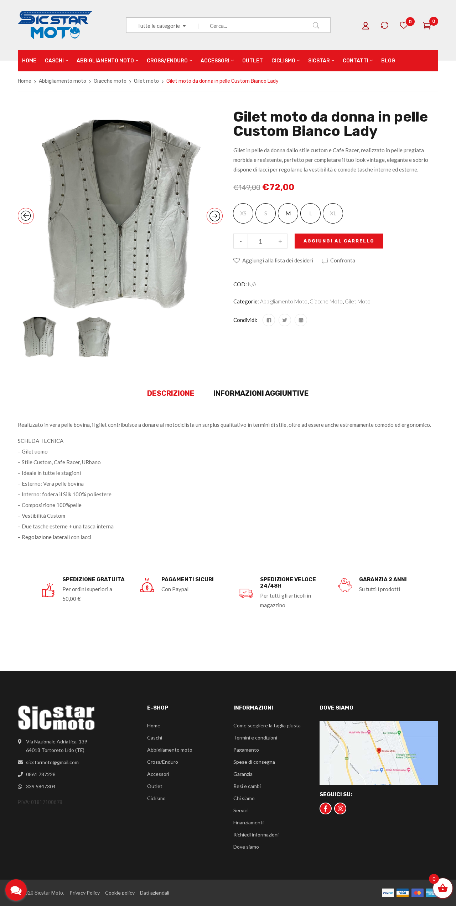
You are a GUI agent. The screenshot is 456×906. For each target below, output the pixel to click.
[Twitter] (285, 320)
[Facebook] (269, 320)
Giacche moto (110, 81)
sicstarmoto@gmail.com (52, 762)
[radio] (288, 213)
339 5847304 (41, 786)
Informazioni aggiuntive (261, 393)
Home (24, 81)
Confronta (342, 260)
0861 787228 (41, 774)
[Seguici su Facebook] (326, 809)
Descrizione (171, 393)
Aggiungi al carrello (339, 241)
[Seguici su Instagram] (340, 809)
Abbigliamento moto (62, 81)
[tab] (170, 393)
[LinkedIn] (301, 320)
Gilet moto (146, 81)
